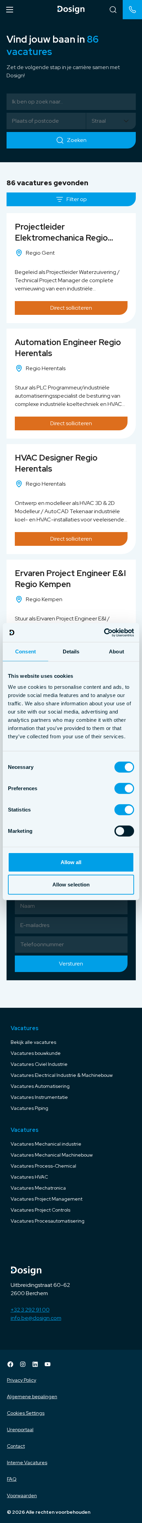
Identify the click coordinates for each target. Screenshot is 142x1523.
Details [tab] (71, 651)
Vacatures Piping (29, 1108)
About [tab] (116, 651)
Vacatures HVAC (29, 1177)
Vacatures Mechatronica (38, 1188)
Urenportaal (20, 1429)
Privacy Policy (21, 1380)
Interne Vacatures (27, 1462)
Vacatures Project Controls (40, 1210)
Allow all (71, 862)
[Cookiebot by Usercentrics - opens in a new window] (104, 632)
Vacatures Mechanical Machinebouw (52, 1155)
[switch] (124, 788)
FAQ (12, 1479)
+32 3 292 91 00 (30, 1309)
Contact (16, 1446)
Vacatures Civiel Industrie (39, 1064)
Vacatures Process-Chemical (43, 1166)
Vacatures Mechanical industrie (46, 1144)
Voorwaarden (22, 1495)
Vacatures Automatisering (40, 1086)
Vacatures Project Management (46, 1199)
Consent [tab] (25, 651)
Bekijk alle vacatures (33, 1042)
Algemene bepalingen (32, 1396)
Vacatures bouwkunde (36, 1053)
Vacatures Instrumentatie (39, 1097)
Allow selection (71, 884)
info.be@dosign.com (36, 1318)
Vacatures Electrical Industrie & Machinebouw (62, 1075)
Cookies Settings (25, 1413)
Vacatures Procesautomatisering (47, 1221)
